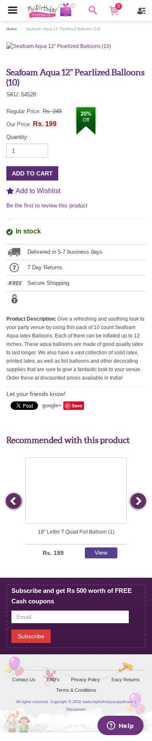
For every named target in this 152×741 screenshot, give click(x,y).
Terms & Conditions (76, 690)
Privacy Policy (85, 679)
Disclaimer (76, 709)
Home (11, 29)
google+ (52, 405)
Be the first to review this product (46, 205)
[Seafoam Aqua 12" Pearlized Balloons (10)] (58, 46)
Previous (14, 502)
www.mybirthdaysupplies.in (108, 701)
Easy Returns (125, 679)
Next (138, 502)
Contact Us (23, 679)
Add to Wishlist (38, 190)
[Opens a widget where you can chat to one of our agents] (120, 726)
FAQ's (53, 679)
